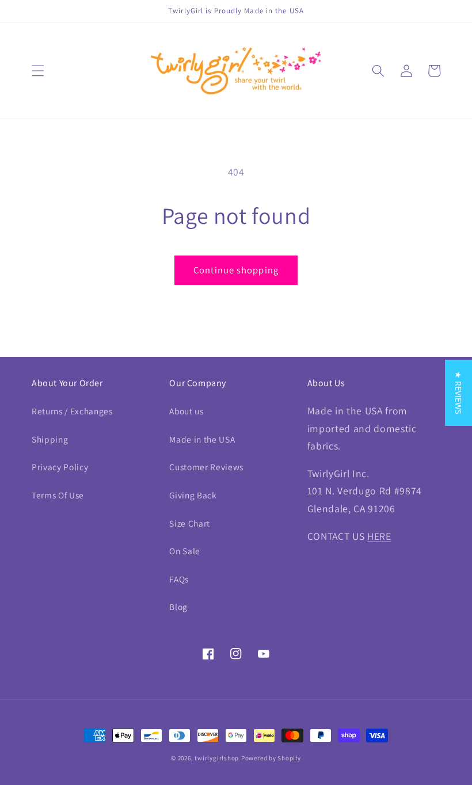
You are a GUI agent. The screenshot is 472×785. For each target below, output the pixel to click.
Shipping (50, 439)
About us (186, 411)
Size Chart (189, 523)
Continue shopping (236, 270)
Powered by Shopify (271, 758)
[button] (38, 71)
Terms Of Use (58, 495)
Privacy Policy (60, 466)
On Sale (184, 551)
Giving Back (192, 495)
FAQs (179, 579)
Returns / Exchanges (72, 411)
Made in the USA (202, 439)
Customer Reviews (206, 466)
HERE (379, 536)
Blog (178, 606)
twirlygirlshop (217, 758)
